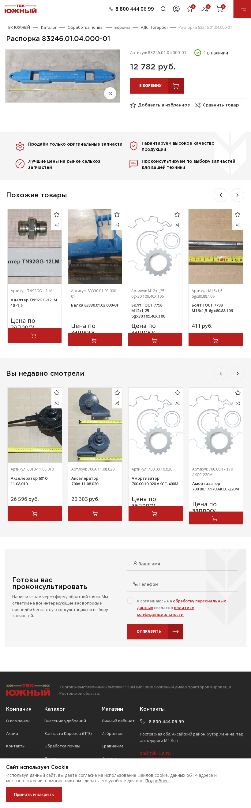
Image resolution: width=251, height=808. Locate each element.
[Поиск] (163, 9)
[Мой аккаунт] (176, 9)
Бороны (122, 27)
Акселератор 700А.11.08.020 (84, 480)
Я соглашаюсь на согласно (181, 607)
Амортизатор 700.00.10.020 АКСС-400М (155, 480)
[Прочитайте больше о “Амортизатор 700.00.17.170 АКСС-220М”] (216, 519)
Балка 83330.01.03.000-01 (94, 305)
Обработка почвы (85, 27)
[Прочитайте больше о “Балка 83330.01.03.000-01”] (95, 340)
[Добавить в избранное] (56, 214)
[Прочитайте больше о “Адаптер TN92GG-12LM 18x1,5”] (35, 335)
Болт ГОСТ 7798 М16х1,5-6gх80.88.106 (212, 307)
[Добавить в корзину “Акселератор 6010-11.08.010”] (35, 513)
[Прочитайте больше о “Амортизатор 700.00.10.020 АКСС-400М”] (155, 513)
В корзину (150, 85)
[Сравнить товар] (56, 224)
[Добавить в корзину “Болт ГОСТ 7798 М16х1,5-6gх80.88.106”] (215, 340)
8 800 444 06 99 (134, 8)
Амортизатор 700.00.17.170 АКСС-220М (215, 486)
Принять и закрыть (34, 794)
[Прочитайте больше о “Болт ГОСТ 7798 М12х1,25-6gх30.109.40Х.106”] (155, 340)
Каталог (49, 27)
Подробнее (157, 781)
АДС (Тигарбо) (154, 27)
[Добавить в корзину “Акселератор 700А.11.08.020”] (95, 513)
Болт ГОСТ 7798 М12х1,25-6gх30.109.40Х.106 (148, 310)
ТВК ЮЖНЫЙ (18, 27)
